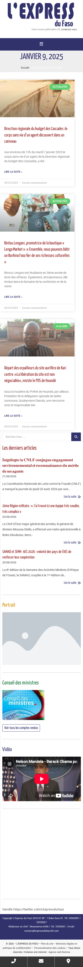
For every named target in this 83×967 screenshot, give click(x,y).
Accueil (25, 67)
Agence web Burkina (59, 952)
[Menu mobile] (41, 44)
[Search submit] (76, 437)
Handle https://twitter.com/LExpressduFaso (33, 909)
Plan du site (47, 943)
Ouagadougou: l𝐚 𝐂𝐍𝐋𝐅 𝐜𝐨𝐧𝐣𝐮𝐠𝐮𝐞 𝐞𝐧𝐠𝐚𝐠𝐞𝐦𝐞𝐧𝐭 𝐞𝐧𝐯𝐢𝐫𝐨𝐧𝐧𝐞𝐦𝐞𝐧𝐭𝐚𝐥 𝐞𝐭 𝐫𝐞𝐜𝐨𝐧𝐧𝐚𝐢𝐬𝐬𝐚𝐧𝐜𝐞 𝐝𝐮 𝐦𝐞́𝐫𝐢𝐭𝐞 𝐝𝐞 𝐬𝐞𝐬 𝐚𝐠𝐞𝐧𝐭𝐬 (40, 465)
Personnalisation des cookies (49, 948)
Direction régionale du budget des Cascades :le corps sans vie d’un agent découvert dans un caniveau (35, 135)
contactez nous (69, 29)
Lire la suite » (13, 171)
